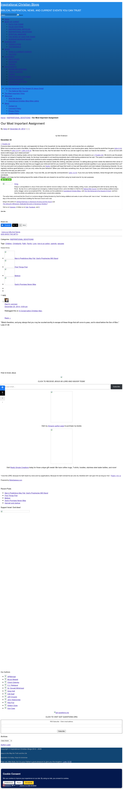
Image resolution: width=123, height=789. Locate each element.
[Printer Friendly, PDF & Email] (6, 179)
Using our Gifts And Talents (11, 232)
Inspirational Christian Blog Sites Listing (23, 101)
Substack (13, 207)
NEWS (7, 49)
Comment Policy (14, 108)
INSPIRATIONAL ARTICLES (19, 29)
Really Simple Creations (19, 467)
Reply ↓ (8, 318)
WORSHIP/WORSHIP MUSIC (20, 39)
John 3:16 (118, 148)
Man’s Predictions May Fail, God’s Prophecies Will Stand (36, 258)
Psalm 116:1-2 (116, 476)
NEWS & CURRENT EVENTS (20, 51)
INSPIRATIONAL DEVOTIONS (20, 31)
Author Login (6, 744)
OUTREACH (9, 56)
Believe (17, 275)
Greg (5, 128)
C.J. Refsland (12, 685)
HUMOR (11, 74)
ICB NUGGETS (11, 66)
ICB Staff (10, 694)
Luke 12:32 (67, 761)
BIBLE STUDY (14, 59)
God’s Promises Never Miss (25, 284)
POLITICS (12, 54)
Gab (27, 207)
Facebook (32, 207)
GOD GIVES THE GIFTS (9, 234)
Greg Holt (11, 691)
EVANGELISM (10, 41)
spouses (61, 243)
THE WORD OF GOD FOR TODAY (21, 36)
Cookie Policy (13, 113)
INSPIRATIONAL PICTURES (19, 76)
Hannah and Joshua (12, 503)
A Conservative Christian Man (30, 310)
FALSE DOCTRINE (15, 26)
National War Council (89, 189)
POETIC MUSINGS (15, 79)
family (48, 166)
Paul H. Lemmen (11, 304)
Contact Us (12, 106)
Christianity (17, 243)
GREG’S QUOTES (15, 71)
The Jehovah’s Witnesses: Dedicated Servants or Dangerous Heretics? (25, 204)
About (7, 103)
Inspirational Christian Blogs (20, 4)
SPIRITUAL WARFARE (17, 34)
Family (29, 243)
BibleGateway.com (15, 480)
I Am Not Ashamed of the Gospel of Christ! (97, 191)
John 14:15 (73, 173)
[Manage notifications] (3, 785)
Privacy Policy (13, 111)
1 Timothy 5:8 (5, 144)
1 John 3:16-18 (26, 150)
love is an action (43, 243)
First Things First (21, 267)
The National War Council (18, 91)
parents (54, 243)
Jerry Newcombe (13, 699)
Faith (24, 243)
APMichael (11, 676)
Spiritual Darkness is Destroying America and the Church (34, 202)
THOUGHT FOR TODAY (17, 81)
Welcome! (8, 96)
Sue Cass (11, 708)
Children (8, 243)
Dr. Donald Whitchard (15, 688)
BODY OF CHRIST (12, 21)
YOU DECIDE (13, 84)
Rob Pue (10, 702)
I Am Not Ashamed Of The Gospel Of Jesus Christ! (24, 88)
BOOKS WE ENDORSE (17, 69)
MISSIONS (12, 61)
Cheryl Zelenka (13, 682)
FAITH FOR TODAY (16, 24)
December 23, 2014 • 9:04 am (16, 306)
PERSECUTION (14, 44)
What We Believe (15, 98)
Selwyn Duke (12, 705)
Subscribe (116, 386)
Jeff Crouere (12, 696)
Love (35, 243)
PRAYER (11, 64)
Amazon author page (56, 426)
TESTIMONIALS (14, 46)
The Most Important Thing (15, 93)
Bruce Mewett (12, 679)
